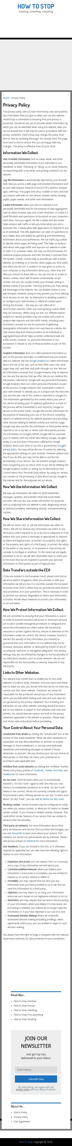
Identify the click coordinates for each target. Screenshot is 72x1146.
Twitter (48, 770)
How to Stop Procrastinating (28, 1014)
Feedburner (9, 774)
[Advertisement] (36, 51)
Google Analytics (37, 360)
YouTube (57, 770)
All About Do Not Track (52, 799)
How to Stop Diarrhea (25, 1001)
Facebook (38, 770)
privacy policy (23, 1089)
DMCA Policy (20, 1112)
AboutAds (17, 833)
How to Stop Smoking (25, 1019)
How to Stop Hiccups (24, 1005)
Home (6, 98)
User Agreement (22, 1121)
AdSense (30, 841)
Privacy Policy (21, 1117)
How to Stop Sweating (25, 1010)
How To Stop (36, 6)
